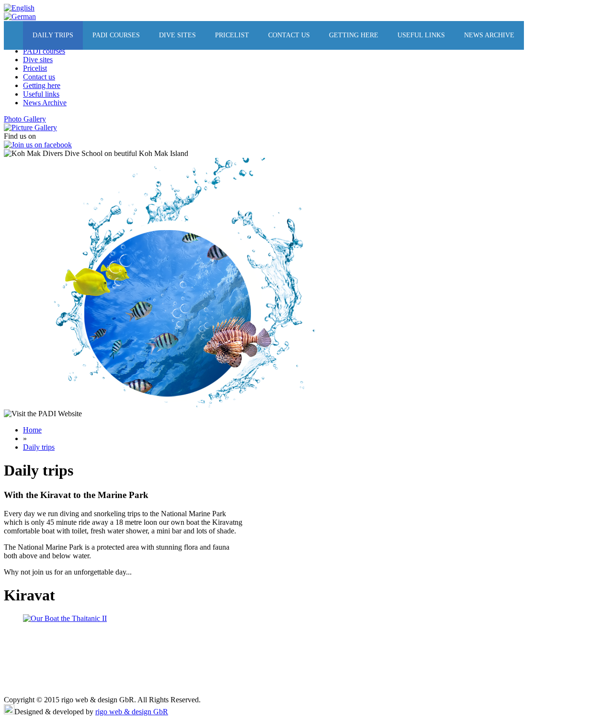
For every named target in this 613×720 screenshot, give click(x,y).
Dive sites (177, 35)
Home (32, 430)
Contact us (289, 35)
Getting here (353, 35)
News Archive (489, 35)
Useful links (421, 35)
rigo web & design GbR (131, 712)
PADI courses (116, 35)
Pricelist (232, 35)
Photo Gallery (25, 119)
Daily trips (53, 35)
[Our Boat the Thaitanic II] (65, 618)
